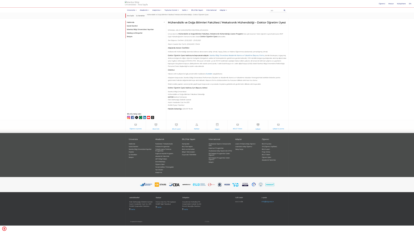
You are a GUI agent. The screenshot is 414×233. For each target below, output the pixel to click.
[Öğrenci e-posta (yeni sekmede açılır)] (135, 126)
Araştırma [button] (156, 10)
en (411, 4)
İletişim (129, 37)
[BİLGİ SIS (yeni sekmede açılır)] (156, 126)
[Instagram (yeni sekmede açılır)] (129, 117)
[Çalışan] (258, 126)
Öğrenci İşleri (160, 164)
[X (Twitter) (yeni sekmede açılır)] (137, 117)
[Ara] (284, 10)
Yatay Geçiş (239, 149)
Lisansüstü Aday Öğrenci (243, 146)
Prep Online (266, 152)
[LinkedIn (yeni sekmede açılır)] (145, 117)
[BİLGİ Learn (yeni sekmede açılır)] (176, 126)
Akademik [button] (144, 10)
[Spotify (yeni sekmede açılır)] (141, 117)
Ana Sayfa (130, 16)
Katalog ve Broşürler (135, 33)
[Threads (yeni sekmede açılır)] (153, 117)
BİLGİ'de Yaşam (197, 10)
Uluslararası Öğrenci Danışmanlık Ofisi (220, 144)
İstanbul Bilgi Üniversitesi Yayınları (140, 29)
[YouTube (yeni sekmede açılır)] (149, 117)
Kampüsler (186, 144)
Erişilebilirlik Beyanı (136, 221)
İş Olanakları (140, 16)
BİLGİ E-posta (266, 144)
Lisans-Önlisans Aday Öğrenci (245, 144)
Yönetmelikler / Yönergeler (164, 167)
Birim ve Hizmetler (188, 149)
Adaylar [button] (223, 10)
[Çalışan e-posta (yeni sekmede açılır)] (278, 126)
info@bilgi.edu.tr (268, 202)
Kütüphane (401, 4)
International (211, 10)
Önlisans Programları (162, 146)
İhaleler (131, 152)
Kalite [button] (184, 10)
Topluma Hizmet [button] (171, 10)
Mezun (391, 4)
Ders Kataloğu (160, 161)
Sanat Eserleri (132, 26)
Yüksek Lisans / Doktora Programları (163, 150)
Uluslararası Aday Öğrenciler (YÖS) (220, 151)
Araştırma (158, 172)
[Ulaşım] (217, 126)
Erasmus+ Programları (216, 148)
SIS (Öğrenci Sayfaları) (269, 146)
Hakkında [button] (130, 22)
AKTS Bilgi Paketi (161, 159)
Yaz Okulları (159, 170)
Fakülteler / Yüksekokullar (164, 144)
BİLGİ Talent (266, 154)
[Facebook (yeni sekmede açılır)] (133, 117)
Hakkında (132, 144)
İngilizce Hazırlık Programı (164, 153)
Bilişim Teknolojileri (188, 152)
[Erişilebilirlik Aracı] (4, 229)
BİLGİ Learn (266, 149)
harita (132, 209)
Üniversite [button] (131, 10)
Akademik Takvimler (162, 156)
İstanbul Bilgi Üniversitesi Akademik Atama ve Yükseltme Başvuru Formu (236, 55)
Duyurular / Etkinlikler (189, 154)
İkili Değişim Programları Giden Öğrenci (219, 154)
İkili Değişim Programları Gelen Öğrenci (219, 158)
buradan (209, 74)
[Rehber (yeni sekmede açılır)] (197, 126)
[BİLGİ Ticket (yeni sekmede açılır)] (237, 126)
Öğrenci (382, 4)
